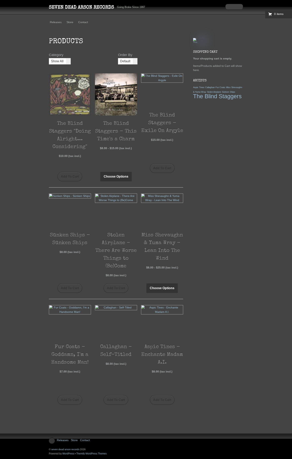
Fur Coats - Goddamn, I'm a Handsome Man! (70, 354)
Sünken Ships (228, 92)
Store (70, 22)
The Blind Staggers (217, 96)
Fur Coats (220, 87)
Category (56, 55)
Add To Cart (70, 176)
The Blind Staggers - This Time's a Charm (116, 131)
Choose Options (116, 176)
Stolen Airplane (214, 92)
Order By (125, 55)
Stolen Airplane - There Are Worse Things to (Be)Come (116, 251)
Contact (83, 22)
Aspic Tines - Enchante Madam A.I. (162, 354)
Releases (56, 22)
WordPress (68, 453)
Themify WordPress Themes (91, 453)
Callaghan (210, 87)
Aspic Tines (198, 87)
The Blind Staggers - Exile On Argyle (162, 123)
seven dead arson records (65, 449)
